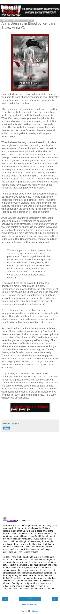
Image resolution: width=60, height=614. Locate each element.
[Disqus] (30, 473)
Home (30, 599)
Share (6, 428)
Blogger (35, 611)
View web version (30, 604)
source (11, 277)
